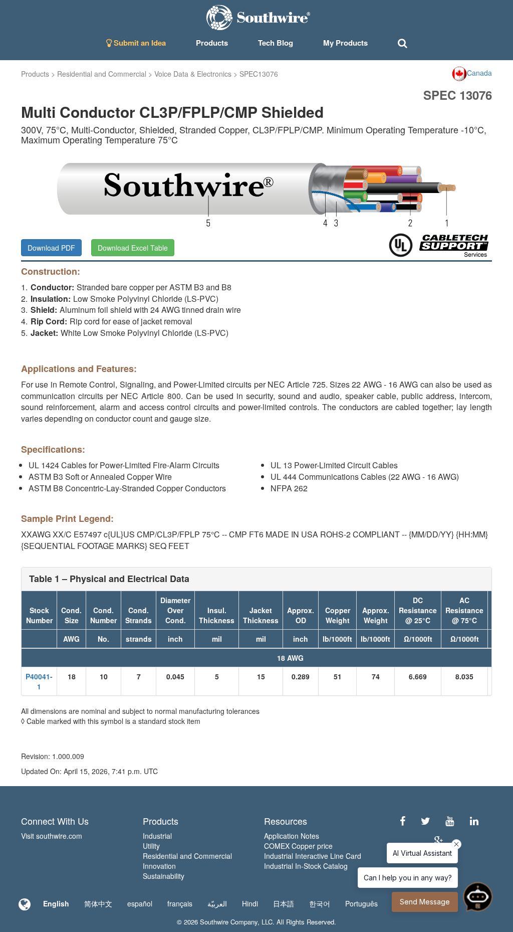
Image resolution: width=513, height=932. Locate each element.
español (139, 903)
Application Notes (291, 836)
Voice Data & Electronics (192, 74)
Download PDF (51, 248)
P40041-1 (39, 681)
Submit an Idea (139, 42)
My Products (345, 42)
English (56, 903)
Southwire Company (229, 921)
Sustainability (163, 876)
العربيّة (217, 903)
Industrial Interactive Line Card (312, 856)
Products (35, 74)
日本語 (283, 903)
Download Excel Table (133, 248)
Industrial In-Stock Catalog (306, 866)
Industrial (157, 836)
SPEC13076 (258, 74)
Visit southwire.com (51, 836)
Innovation (159, 866)
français (179, 903)
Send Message (425, 901)
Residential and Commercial (101, 74)
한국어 (319, 903)
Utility (151, 846)
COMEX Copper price (298, 846)
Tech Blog (275, 42)
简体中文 (98, 903)
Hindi (250, 903)
